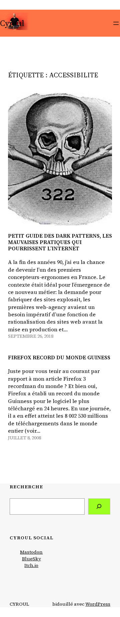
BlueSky (31, 558)
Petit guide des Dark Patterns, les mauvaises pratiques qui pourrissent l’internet (60, 242)
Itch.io (31, 565)
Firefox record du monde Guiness (59, 357)
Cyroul (12, 23)
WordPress (97, 604)
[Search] (99, 506)
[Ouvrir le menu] (116, 23)
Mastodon (31, 552)
